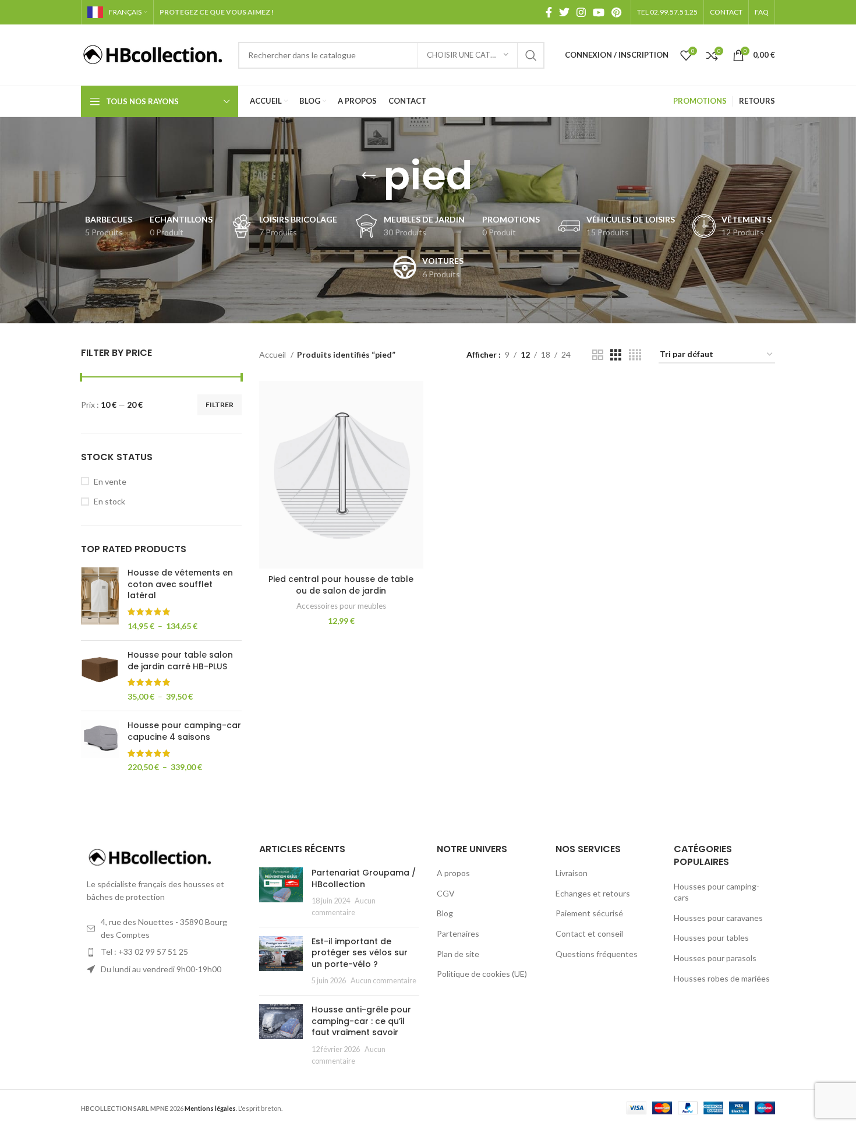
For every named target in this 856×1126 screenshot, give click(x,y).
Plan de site (458, 954)
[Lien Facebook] (549, 12)
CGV (446, 893)
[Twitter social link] (564, 12)
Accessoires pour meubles (341, 605)
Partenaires (458, 933)
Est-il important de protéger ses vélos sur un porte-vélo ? (360, 953)
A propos (453, 873)
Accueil (273, 354)
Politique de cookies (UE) (482, 974)
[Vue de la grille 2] (597, 355)
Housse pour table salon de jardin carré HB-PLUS (180, 661)
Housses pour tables (711, 938)
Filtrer (220, 404)
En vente (110, 481)
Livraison (572, 873)
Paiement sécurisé (589, 913)
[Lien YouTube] (598, 12)
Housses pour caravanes (718, 918)
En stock (109, 501)
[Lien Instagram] (581, 12)
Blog (445, 913)
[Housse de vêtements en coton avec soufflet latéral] (100, 599)
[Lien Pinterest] (616, 12)
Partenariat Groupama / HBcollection (364, 878)
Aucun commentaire (383, 980)
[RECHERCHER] (531, 55)
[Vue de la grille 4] (635, 355)
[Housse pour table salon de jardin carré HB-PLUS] (100, 676)
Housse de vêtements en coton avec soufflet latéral (180, 584)
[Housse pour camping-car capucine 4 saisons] (100, 746)
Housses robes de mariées (722, 978)
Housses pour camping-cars (716, 892)
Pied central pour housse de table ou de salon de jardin (340, 584)
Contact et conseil (589, 933)
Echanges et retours (593, 893)
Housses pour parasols (715, 958)
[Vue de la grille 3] (615, 355)
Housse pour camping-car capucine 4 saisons (184, 731)
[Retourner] (368, 176)
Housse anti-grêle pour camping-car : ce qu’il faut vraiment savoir (361, 1021)
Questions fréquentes (597, 954)
